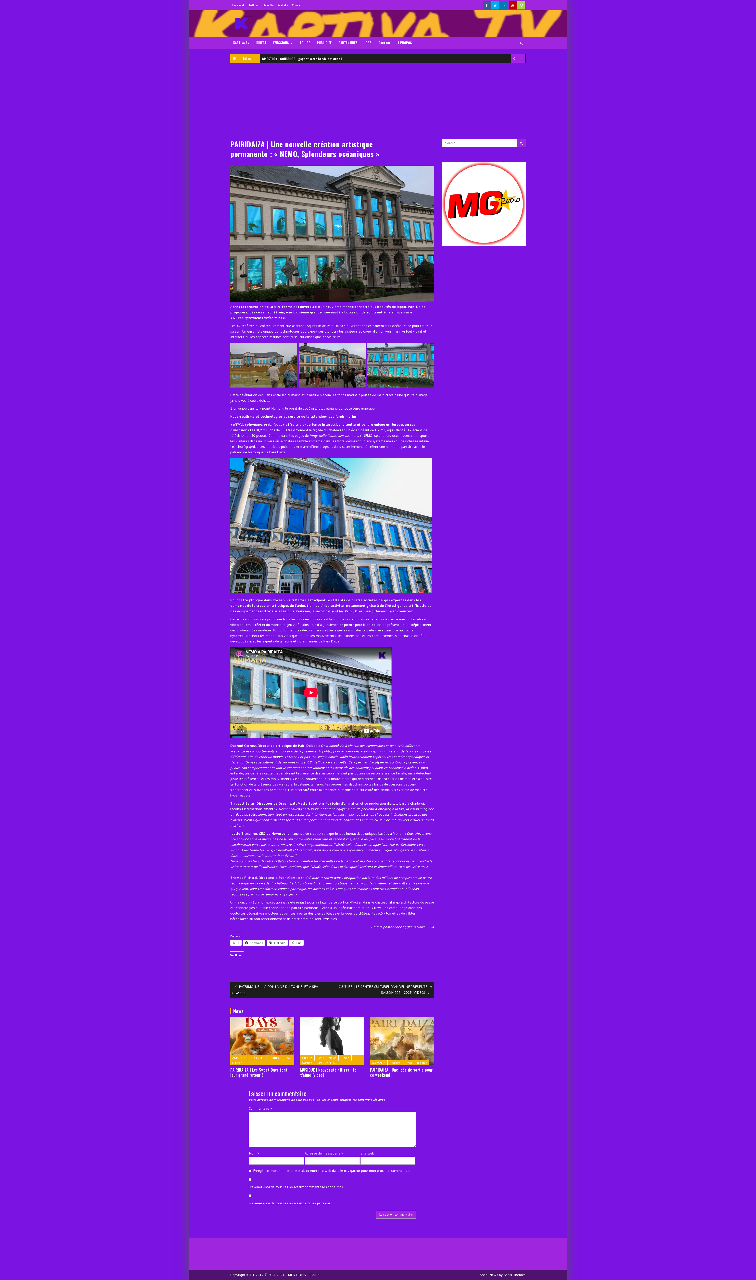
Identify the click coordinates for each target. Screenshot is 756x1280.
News (332, 1058)
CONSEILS (258, 1058)
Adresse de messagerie (324, 1153)
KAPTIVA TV (241, 42)
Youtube (283, 5)
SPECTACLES (326, 1062)
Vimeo (296, 5)
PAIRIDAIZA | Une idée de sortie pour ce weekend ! (401, 1072)
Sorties (307, 1062)
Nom (254, 1153)
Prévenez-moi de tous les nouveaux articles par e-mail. (291, 1203)
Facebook (238, 5)
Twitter (254, 5)
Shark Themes (515, 1275)
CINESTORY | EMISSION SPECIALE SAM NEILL (292, 59)
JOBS (368, 42)
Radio (346, 1058)
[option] (393, 58)
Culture (275, 1058)
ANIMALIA (239, 1058)
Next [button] (521, 58)
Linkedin (268, 5)
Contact (384, 42)
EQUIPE (305, 42)
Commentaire (260, 1108)
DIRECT (261, 42)
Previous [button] (514, 58)
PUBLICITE (324, 42)
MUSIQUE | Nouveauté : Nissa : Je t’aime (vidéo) (328, 1072)
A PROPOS (404, 42)
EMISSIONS (281, 42)
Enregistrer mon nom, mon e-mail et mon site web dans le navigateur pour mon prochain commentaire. (333, 1171)
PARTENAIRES (348, 42)
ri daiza (237, 1062)
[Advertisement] (378, 95)
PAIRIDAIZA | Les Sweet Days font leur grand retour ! (258, 1072)
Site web (367, 1153)
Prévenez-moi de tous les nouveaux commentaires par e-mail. (296, 1187)
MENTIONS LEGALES (304, 1275)
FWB (288, 1058)
